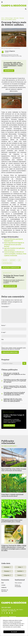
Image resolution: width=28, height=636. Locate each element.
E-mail (3, 332)
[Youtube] (9, 613)
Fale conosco (18, 582)
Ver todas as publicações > (9, 446)
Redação (7, 52)
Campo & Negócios (10, 51)
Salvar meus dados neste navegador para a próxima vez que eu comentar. (13, 348)
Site (2, 339)
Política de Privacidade (18, 585)
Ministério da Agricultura (4, 590)
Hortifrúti (12, 260)
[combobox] (11, 363)
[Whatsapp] (2, 613)
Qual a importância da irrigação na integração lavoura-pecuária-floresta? (14, 244)
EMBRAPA (3, 587)
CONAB (3, 585)
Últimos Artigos (9, 18)
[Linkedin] (12, 613)
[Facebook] (7, 613)
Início (2, 18)
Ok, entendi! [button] (14, 631)
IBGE (2, 582)
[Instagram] (4, 613)
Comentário (5, 306)
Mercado (16, 18)
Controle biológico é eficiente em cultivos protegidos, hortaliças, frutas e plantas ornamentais (15, 253)
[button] (2, 2)
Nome (3, 325)
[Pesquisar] (24, 363)
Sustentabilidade (7, 263)
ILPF (19, 260)
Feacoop (4, 260)
